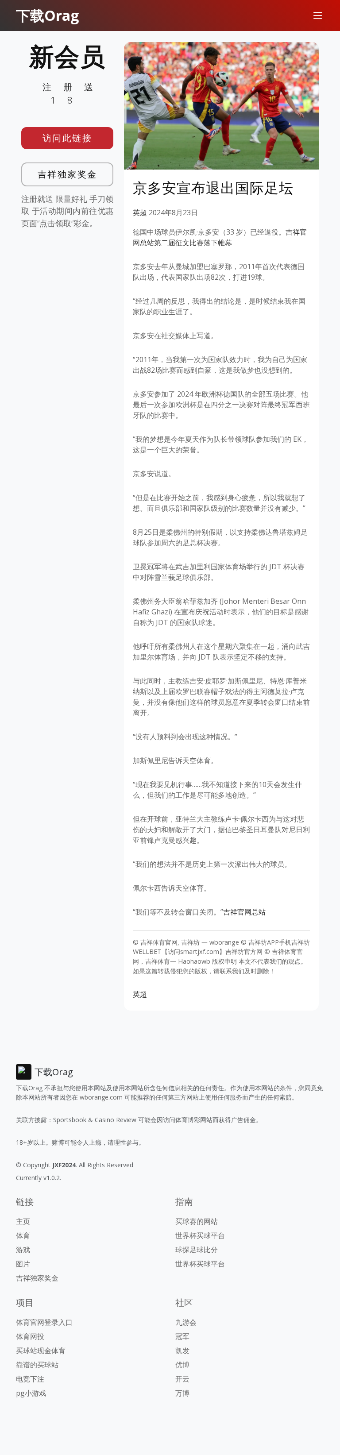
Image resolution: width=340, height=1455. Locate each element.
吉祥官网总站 (244, 912)
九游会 (186, 1322)
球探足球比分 (196, 1249)
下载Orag (47, 15)
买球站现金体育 (41, 1350)
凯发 (182, 1350)
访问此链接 (67, 138)
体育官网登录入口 (44, 1322)
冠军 (182, 1336)
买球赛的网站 (196, 1221)
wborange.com (101, 1097)
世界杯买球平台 (200, 1235)
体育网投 (30, 1336)
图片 (23, 1264)
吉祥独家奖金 (67, 174)
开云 (182, 1379)
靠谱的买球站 (37, 1365)
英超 (140, 212)
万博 (182, 1393)
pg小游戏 (31, 1393)
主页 (23, 1221)
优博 (182, 1365)
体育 (23, 1235)
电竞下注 (30, 1379)
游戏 (23, 1249)
